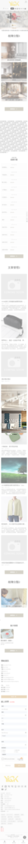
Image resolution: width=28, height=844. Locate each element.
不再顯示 (14, 434)
